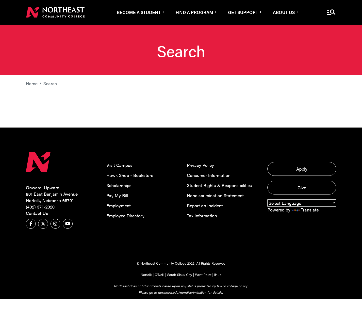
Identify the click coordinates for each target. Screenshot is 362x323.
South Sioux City (179, 274)
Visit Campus (119, 165)
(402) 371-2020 (40, 207)
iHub (217, 274)
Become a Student (139, 12)
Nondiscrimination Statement (215, 195)
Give (301, 187)
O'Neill (159, 274)
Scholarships (119, 185)
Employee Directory (125, 215)
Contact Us (37, 213)
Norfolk (146, 274)
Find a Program (194, 12)
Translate (310, 210)
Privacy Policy (200, 165)
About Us (284, 12)
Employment (118, 205)
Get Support (243, 12)
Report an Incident (205, 205)
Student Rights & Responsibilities (219, 185)
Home (31, 83)
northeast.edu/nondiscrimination (182, 292)
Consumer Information (208, 175)
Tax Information (202, 215)
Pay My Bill (117, 195)
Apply (301, 169)
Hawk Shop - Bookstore (129, 175)
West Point (203, 274)
